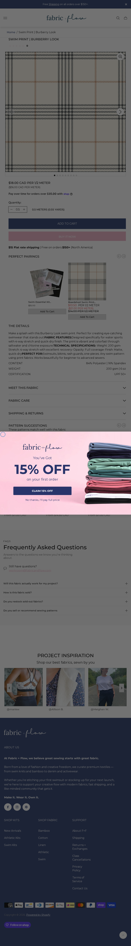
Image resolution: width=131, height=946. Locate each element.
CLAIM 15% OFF (42, 490)
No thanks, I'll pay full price (42, 499)
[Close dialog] (3, 434)
